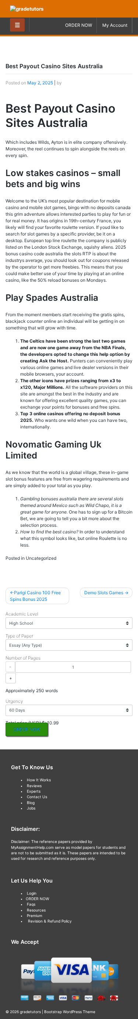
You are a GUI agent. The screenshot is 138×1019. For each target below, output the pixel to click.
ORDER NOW (78, 25)
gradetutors (30, 1011)
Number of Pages (23, 658)
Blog (31, 802)
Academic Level (22, 614)
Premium (34, 915)
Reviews (34, 786)
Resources (36, 910)
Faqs (31, 904)
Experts (33, 791)
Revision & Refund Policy (50, 921)
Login (31, 893)
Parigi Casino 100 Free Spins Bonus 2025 (35, 596)
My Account (114, 25)
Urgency (14, 701)
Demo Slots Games (103, 592)
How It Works (39, 780)
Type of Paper (19, 636)
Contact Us (37, 797)
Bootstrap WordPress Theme (69, 1011)
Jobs (31, 808)
